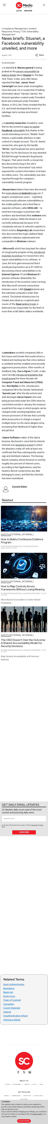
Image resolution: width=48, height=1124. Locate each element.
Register (28, 11)
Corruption (8, 1004)
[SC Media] (24, 5)
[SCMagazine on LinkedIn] (29, 1072)
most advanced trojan (21, 193)
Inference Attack (11, 1019)
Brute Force (9, 996)
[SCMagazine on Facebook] (18, 1072)
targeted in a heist (24, 445)
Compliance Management (15, 28)
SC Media (7, 1084)
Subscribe (24, 832)
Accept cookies (24, 1121)
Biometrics (8, 988)
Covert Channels (11, 1008)
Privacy (16, 31)
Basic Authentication (13, 984)
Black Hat (8, 992)
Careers (35, 1084)
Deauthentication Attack (15, 1015)
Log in (19, 11)
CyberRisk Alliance (17, 1084)
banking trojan (26, 304)
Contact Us (27, 1084)
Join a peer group (38, 1095)
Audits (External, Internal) (17, 534)
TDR (23, 31)
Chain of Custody (12, 1000)
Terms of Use (34, 825)
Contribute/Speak (16, 1095)
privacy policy (37, 1114)
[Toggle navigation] (4, 4)
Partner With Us (24, 1099)
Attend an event (27, 1095)
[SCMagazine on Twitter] (24, 1072)
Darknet (7, 1012)
